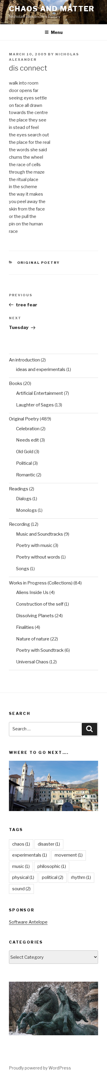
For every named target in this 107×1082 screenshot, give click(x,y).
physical (23, 877)
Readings (18, 489)
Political (24, 463)
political (52, 877)
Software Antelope (28, 922)
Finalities (25, 627)
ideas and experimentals (40, 369)
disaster (49, 844)
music (21, 866)
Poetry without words (38, 557)
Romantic (25, 475)
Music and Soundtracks (39, 534)
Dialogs (24, 498)
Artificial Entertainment (39, 393)
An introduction (24, 360)
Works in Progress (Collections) (41, 583)
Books (15, 383)
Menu (57, 32)
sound (21, 888)
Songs (22, 568)
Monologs (26, 510)
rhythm (81, 877)
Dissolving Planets (35, 615)
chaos (21, 844)
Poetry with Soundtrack (40, 650)
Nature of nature (32, 639)
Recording (19, 524)
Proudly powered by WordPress (40, 1067)
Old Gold (24, 451)
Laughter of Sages (35, 405)
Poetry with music (34, 545)
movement (69, 855)
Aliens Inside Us (32, 592)
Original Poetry (38, 263)
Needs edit (27, 440)
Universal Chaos (32, 662)
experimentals (29, 855)
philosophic (51, 866)
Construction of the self (39, 604)
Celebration (28, 428)
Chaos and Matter (52, 8)
